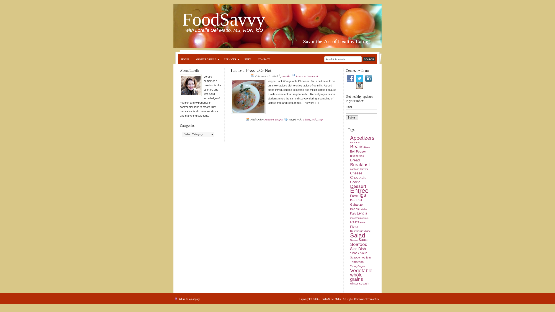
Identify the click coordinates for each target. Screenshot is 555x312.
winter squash (359, 283)
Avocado (354, 142)
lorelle (286, 76)
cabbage (354, 169)
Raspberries (357, 231)
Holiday (363, 209)
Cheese (306, 119)
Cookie (355, 182)
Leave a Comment (307, 76)
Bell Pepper (358, 151)
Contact (264, 59)
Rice (368, 231)
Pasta (354, 222)
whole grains (356, 277)
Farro (354, 195)
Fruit (359, 200)
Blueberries (357, 156)
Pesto (363, 222)
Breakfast (360, 164)
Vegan (361, 266)
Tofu (368, 257)
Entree (359, 190)
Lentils (362, 213)
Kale (353, 213)
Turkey (354, 266)
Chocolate (358, 178)
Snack (354, 253)
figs (362, 195)
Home (185, 59)
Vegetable (361, 270)
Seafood (358, 244)
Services (228, 59)
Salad (357, 235)
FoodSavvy (223, 19)
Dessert (358, 186)
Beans (357, 146)
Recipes (279, 119)
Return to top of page (189, 299)
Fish (352, 200)
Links (247, 59)
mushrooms (356, 218)
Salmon (354, 240)
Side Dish (358, 249)
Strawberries (357, 257)
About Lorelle (204, 59)
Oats (366, 218)
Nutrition (269, 119)
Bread (355, 160)
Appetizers (362, 138)
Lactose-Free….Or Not (251, 70)
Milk (314, 119)
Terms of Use (372, 299)
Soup (320, 119)
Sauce (364, 240)
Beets (367, 147)
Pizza (354, 227)
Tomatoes (357, 261)
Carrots (364, 169)
